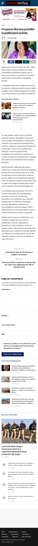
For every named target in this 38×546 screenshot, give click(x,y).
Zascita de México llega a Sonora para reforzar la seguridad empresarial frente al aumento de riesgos (14, 450)
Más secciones (26, 536)
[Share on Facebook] (11, 62)
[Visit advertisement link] (19, 16)
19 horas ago (16, 405)
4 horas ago (16, 372)
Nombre (5, 316)
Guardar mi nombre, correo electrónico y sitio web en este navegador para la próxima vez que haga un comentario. (20, 346)
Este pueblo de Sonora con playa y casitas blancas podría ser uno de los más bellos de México (21, 474)
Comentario (6, 289)
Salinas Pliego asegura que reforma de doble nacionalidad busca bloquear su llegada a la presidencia (23, 368)
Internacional (15, 534)
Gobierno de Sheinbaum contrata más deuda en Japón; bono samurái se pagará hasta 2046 (23, 379)
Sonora (24, 532)
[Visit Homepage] (18, 3)
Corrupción (5, 536)
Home (3, 25)
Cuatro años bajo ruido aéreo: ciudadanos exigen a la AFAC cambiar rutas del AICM (20, 464)
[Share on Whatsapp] (25, 62)
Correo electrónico (9, 325)
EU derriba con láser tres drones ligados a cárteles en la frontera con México (24, 390)
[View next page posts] (20, 128)
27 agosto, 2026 (18, 110)
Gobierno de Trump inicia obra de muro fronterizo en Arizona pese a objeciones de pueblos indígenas (23, 401)
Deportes (15, 536)
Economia (25, 534)
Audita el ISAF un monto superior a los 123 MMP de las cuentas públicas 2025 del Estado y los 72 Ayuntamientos (24, 117)
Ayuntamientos (13, 532)
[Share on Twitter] (18, 62)
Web (3, 334)
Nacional (4, 534)
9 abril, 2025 (23, 38)
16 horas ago (16, 394)
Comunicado (12, 38)
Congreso (9, 25)
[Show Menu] (3, 3)
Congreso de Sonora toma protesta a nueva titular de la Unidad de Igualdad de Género (24, 105)
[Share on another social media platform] (33, 62)
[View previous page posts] (17, 128)
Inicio (3, 532)
